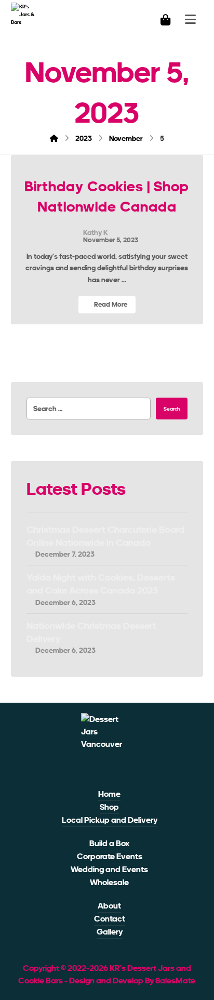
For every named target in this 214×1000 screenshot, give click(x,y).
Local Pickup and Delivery (109, 820)
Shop (109, 807)
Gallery (110, 932)
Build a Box (109, 843)
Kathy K (95, 232)
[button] (98, 769)
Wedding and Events (109, 869)
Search (172, 409)
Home (109, 794)
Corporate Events (109, 856)
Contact (109, 919)
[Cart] (165, 19)
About (109, 906)
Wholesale (109, 882)
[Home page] (54, 138)
